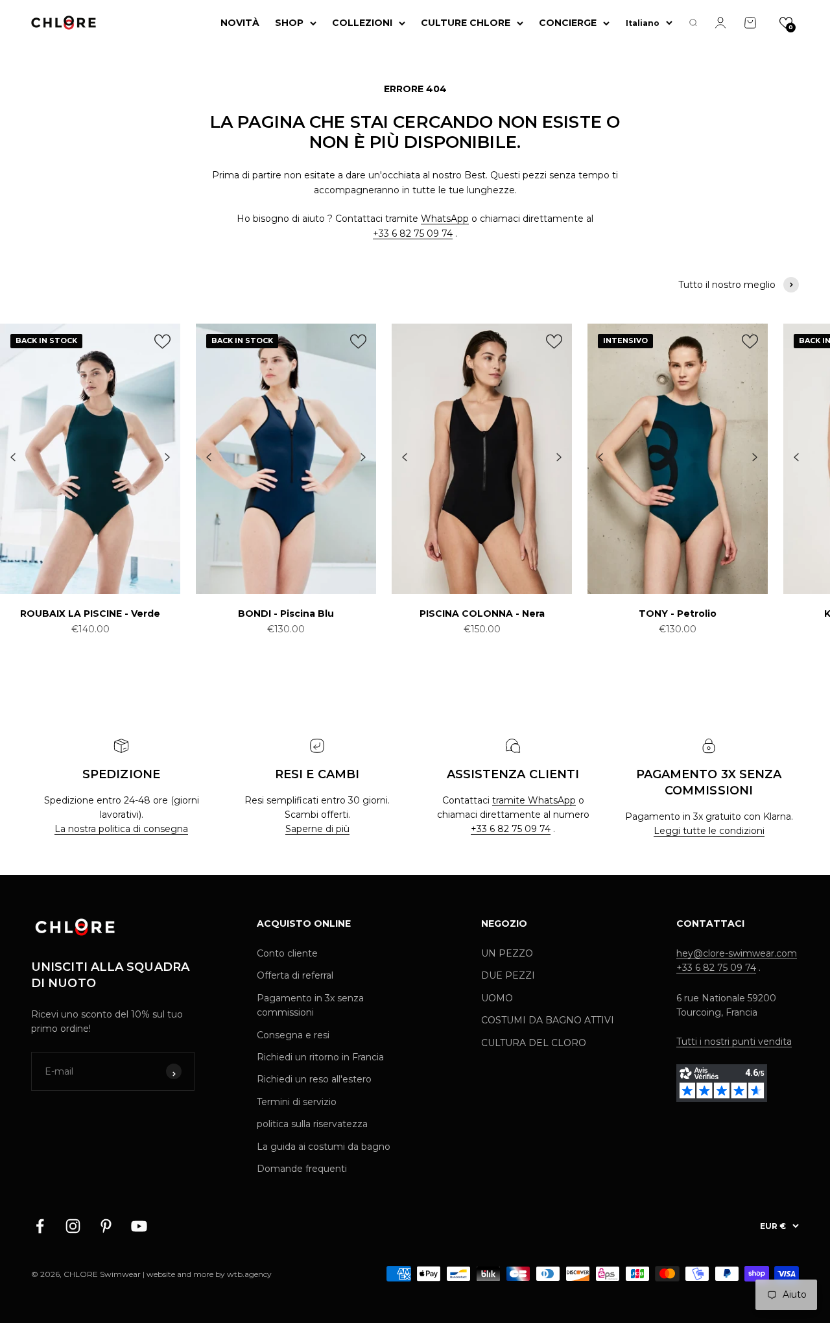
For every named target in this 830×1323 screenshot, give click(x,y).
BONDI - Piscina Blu (286, 613)
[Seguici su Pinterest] (106, 1226)
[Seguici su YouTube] (139, 1226)
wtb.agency (249, 1274)
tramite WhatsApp (534, 800)
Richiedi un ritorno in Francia (320, 1057)
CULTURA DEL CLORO (533, 1043)
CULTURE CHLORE (465, 23)
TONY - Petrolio (678, 613)
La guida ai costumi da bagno (323, 1146)
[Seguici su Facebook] (40, 1226)
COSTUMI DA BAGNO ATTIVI (547, 1020)
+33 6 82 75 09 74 (413, 233)
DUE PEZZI (508, 975)
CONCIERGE (568, 23)
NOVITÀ (239, 23)
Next (167, 458)
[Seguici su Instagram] (73, 1226)
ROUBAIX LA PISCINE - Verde (90, 613)
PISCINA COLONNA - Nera (482, 613)
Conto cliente (287, 953)
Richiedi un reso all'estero (314, 1079)
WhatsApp (445, 218)
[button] (785, 22)
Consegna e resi (293, 1035)
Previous (12, 458)
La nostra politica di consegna (121, 829)
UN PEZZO (507, 953)
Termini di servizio (297, 1102)
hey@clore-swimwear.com (736, 953)
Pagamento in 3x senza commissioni (310, 1005)
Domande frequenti (302, 1168)
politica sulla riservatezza (312, 1124)
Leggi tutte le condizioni (709, 831)
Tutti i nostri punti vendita (734, 1041)
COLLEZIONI (362, 23)
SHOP (289, 23)
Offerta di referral (295, 975)
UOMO (497, 998)
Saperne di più (317, 829)
